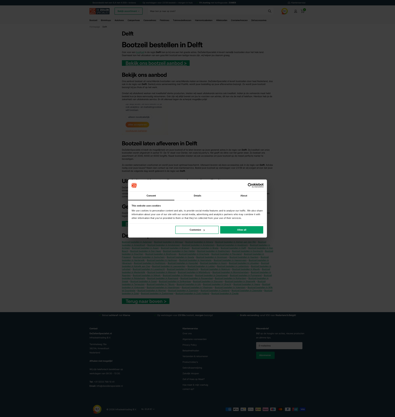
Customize (195, 230)
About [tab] (243, 195)
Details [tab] (197, 195)
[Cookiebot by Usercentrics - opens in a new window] (250, 185)
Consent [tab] (151, 195)
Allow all (241, 230)
